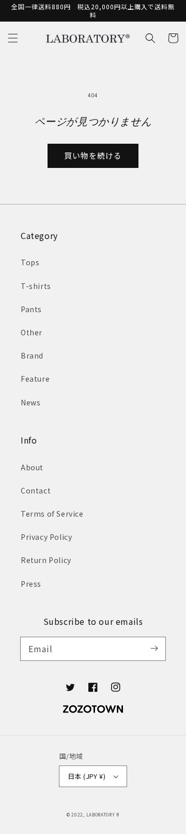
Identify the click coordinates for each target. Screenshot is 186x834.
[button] (13, 38)
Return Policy (46, 560)
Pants (31, 309)
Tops (30, 262)
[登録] (154, 648)
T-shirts (36, 286)
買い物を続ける (93, 155)
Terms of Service (52, 513)
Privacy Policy (46, 537)
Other (31, 332)
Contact (36, 490)
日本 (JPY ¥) (86, 776)
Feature (35, 378)
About (32, 467)
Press (31, 583)
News (30, 402)
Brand (32, 355)
